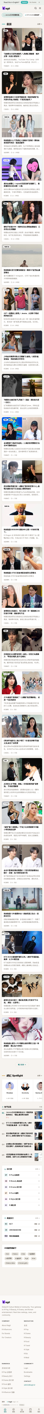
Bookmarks (28, 1372)
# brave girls (22, 1263)
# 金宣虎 (32, 1254)
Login (26, 1368)
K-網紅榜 (10, 1205)
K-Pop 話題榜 (12, 1175)
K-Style (26, 1349)
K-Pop (26, 1329)
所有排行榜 (6, 1368)
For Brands (6, 1333)
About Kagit (6, 1325)
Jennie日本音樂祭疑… (12, 15)
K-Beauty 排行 (7, 1376)
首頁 (25, 1325)
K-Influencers (7, 1329)
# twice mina (10, 1263)
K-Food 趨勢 (12, 1193)
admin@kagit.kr (29, 1385)
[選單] (40, 8)
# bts (23, 1254)
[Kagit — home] (6, 8)
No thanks (33, 2)
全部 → (39, 24)
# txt (7, 1254)
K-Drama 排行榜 (13, 1187)
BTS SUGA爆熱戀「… (33, 15)
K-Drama (27, 1333)
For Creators (6, 1337)
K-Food (26, 1341)
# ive (33, 1258)
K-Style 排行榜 (12, 1199)
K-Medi (26, 1358)
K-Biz (26, 1354)
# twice (15, 1254)
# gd (26, 1258)
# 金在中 (18, 1258)
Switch (24, 2)
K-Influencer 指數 (8, 1392)
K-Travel (27, 1345)
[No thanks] (39, 2)
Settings (27, 1376)
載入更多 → (22, 1064)
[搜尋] (35, 8)
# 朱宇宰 (9, 1258)
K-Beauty (27, 1337)
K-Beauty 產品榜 (13, 1181)
